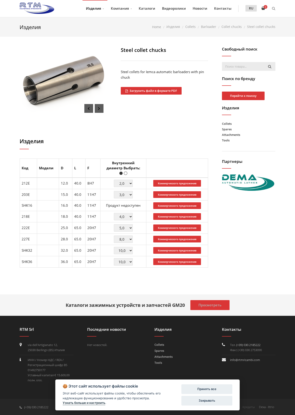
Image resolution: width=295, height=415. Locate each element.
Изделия (93, 8)
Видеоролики (174, 8)
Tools (226, 140)
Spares (227, 129)
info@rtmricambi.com (245, 360)
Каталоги (147, 8)
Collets (227, 124)
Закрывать (207, 400)
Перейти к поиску (243, 96)
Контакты (222, 8)
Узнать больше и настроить (84, 403)
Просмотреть (209, 305)
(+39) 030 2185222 (248, 345)
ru (251, 8)
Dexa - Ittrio (266, 407)
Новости (200, 8)
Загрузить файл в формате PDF (153, 91)
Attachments (231, 135)
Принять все (206, 389)
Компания (120, 8)
